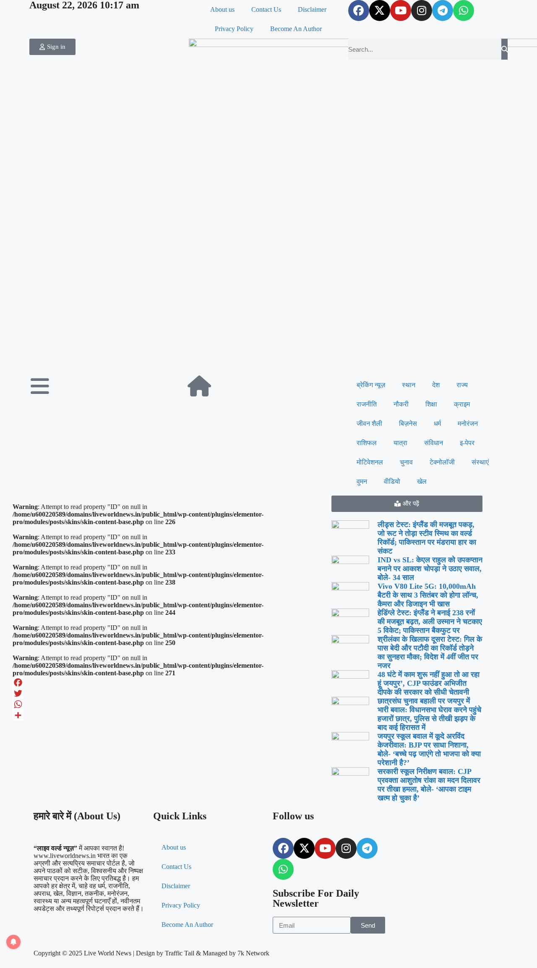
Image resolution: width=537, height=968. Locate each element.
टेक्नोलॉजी (442, 462)
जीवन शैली (369, 423)
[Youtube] (400, 10)
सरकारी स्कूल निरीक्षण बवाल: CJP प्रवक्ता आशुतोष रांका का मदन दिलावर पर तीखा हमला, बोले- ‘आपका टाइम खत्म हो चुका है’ (429, 784)
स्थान (408, 384)
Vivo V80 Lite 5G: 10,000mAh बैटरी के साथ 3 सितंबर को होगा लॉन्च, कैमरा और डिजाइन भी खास (428, 595)
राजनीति (367, 404)
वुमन (362, 481)
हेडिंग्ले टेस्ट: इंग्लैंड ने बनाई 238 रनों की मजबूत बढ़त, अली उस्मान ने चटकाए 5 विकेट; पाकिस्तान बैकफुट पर (430, 622)
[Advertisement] (268, 312)
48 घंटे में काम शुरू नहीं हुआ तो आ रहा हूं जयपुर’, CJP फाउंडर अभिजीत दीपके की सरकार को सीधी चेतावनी (429, 683)
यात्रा (400, 442)
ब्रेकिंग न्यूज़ (371, 384)
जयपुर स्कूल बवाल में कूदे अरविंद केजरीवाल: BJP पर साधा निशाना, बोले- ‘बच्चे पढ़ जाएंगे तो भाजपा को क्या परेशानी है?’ (429, 749)
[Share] (168, 715)
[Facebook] (358, 10)
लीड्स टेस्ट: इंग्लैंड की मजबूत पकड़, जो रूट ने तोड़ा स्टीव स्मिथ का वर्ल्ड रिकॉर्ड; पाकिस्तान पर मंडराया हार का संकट (427, 537)
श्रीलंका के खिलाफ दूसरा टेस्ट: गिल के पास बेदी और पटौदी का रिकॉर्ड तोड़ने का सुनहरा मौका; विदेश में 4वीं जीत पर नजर (430, 652)
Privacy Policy (234, 28)
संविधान (433, 442)
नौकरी (401, 404)
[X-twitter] (379, 10)
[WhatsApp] (168, 704)
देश (436, 384)
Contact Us (266, 9)
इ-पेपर (467, 442)
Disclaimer (312, 9)
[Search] (504, 49)
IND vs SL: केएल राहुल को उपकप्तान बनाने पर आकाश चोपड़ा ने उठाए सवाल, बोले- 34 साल (430, 569)
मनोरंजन (468, 423)
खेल (422, 481)
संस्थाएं (480, 462)
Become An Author (296, 28)
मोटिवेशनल (370, 462)
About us (222, 9)
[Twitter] (168, 693)
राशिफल (367, 442)
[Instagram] (421, 10)
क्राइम (462, 404)
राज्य (462, 384)
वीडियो (392, 481)
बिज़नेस (408, 423)
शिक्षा (431, 404)
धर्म (437, 423)
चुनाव (406, 462)
